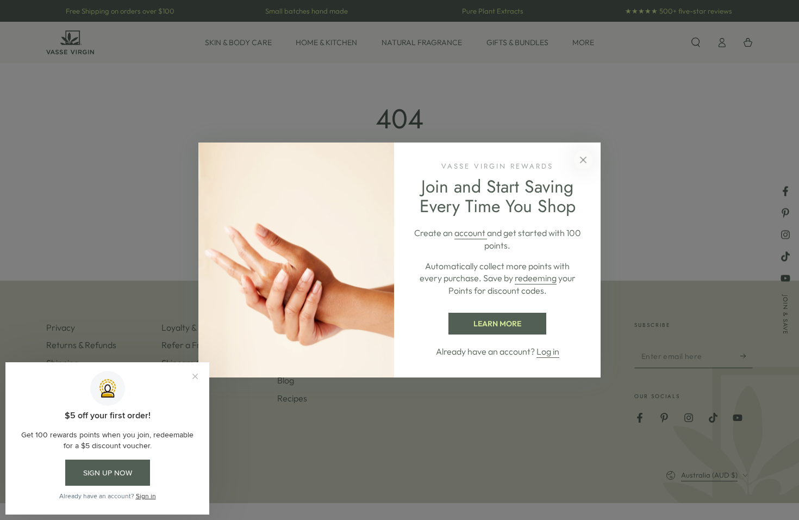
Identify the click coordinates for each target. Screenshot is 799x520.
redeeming (536, 278)
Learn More (497, 324)
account (470, 232)
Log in (547, 351)
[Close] (583, 160)
